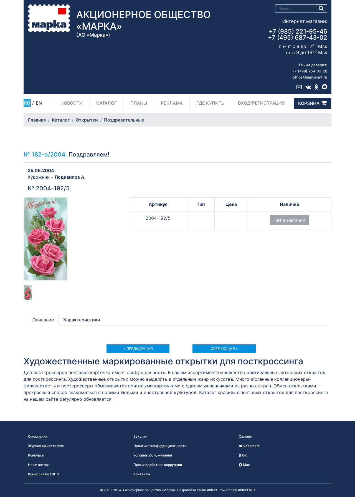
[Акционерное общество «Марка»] (49, 18)
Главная (37, 120)
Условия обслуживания (152, 455)
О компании (37, 436)
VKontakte (251, 446)
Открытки (87, 120)
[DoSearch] (321, 8)
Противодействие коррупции (157, 465)
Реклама (172, 103)
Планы (138, 103)
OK (244, 455)
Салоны (245, 436)
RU (27, 103)
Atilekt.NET (246, 490)
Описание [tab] (43, 319)
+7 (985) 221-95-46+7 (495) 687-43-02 (297, 34)
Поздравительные (124, 120)
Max (246, 465)
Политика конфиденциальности (159, 446)
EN (39, 103)
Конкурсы (36, 455)
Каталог (106, 103)
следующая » (224, 348)
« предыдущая (138, 348)
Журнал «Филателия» (46, 446)
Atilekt (212, 490)
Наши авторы (39, 465)
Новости (71, 103)
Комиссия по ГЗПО (43, 474)
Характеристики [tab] (81, 319)
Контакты (141, 474)
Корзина (309, 103)
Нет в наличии (289, 220)
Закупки (140, 436)
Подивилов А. (70, 177)
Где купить (210, 103)
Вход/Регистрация (261, 103)
